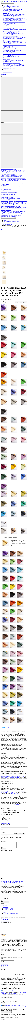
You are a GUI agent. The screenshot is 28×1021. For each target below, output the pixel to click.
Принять (3, 1019)
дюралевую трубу (5, 791)
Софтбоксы (15, 14)
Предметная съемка (10, 29)
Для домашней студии (8, 28)
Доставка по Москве (8, 60)
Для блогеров (6, 24)
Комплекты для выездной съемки (9, 211)
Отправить (3, 848)
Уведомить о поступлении (21, 302)
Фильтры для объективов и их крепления (14, 201)
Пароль (2, 961)
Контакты (5, 907)
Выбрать (4, 727)
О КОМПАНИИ (7, 61)
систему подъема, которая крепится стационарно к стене (13, 775)
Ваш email (3, 1002)
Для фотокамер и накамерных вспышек (13, 33)
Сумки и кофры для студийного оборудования (14, 19)
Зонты (10, 56)
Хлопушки (19, 19)
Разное (12, 46)
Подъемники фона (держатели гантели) (13, 791)
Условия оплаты (7, 63)
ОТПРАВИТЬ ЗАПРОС (19, 833)
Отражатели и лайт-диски (15, 11)
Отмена (8, 727)
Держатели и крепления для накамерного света (12, 42)
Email (2, 958)
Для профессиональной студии (11, 6)
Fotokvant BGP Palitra (14, 804)
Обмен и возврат (14, 66)
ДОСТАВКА (6, 59)
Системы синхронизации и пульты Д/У (14, 183)
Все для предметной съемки (11, 171)
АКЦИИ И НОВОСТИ (9, 68)
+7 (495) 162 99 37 (7, 72)
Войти (2, 966)
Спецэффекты (15, 56)
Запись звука (22, 187)
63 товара (3, 304)
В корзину (4, 901)
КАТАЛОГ (6, 5)
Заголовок (3, 841)
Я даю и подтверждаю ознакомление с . (13, 992)
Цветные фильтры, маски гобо (17, 178)
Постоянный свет (7, 7)
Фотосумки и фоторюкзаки (14, 213)
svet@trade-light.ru (5, 921)
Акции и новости (7, 910)
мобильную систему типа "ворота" (10, 777)
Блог (4, 912)
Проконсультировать (6, 823)
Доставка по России (18, 60)
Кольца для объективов (16, 45)
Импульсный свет (16, 7)
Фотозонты (9, 14)
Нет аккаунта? (4, 964)
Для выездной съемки (8, 47)
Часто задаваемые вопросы (18, 65)
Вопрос (2, 847)
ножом (9, 767)
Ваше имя (3, 829)
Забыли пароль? (4, 965)
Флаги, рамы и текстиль (13, 15)
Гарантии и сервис (11, 64)
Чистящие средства (11, 41)
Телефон (3, 832)
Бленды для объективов (14, 208)
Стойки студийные (10, 172)
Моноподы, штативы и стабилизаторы (10, 52)
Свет (4, 25)
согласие (11, 1015)
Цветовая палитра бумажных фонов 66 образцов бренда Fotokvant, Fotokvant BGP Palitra (12, 882)
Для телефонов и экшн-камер (10, 32)
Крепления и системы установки (14, 25)
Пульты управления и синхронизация (14, 207)
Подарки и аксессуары (14, 31)
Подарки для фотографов (9, 57)
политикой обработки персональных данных (13, 993)
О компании (6, 905)
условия (3, 1015)
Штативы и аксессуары (12, 10)
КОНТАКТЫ (6, 70)
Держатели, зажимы (11, 18)
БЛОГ (4, 69)
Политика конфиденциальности (11, 913)
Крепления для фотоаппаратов (10, 36)
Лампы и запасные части (10, 23)
